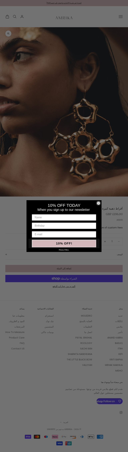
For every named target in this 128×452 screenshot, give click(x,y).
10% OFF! (64, 243)
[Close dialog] (98, 203)
